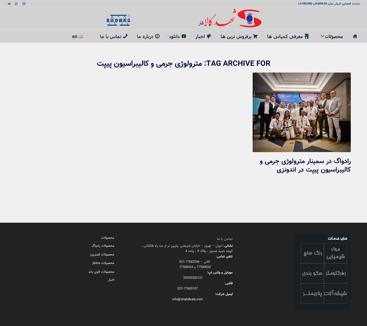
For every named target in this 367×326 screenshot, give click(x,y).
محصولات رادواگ (103, 245)
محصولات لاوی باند (101, 271)
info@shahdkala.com (187, 299)
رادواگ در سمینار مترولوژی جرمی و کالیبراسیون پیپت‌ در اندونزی (305, 165)
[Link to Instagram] (23, 4)
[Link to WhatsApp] (16, 4)
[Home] (355, 36)
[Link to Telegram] (8, 4)
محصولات (334, 36)
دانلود (174, 36)
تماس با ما (110, 36)
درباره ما (145, 36)
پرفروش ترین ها (236, 36)
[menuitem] (91, 33)
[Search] (91, 33)
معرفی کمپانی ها (285, 36)
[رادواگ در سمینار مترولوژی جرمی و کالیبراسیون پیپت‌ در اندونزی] (302, 112)
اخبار (200, 36)
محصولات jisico (103, 263)
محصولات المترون (102, 254)
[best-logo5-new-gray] (183, 19)
